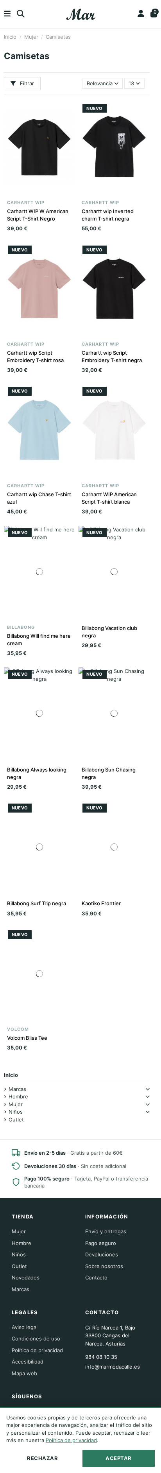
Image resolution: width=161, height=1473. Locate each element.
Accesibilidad (27, 1361)
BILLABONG (21, 627)
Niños (16, 1112)
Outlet (16, 1119)
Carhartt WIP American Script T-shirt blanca (109, 497)
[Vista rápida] (49, 192)
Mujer (16, 1104)
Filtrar (26, 83)
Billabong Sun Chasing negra (109, 773)
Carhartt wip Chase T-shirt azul (39, 497)
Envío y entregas (105, 1231)
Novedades (25, 1277)
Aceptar (119, 1458)
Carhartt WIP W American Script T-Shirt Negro (37, 214)
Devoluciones (101, 1254)
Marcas (17, 1089)
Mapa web (24, 1373)
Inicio (11, 1075)
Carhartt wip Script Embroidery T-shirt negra (112, 356)
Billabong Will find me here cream (39, 639)
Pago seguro (100, 1243)
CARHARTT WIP (26, 202)
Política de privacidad (37, 1350)
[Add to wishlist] (28, 192)
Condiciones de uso (36, 1338)
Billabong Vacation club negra (109, 631)
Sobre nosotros (104, 1266)
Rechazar (42, 1458)
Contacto (96, 1277)
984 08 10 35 (101, 1357)
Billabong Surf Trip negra (36, 903)
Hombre (18, 1096)
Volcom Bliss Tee (27, 1038)
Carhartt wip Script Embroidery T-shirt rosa (35, 356)
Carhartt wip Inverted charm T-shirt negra (108, 214)
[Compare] (39, 192)
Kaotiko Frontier (101, 903)
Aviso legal (25, 1327)
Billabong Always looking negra (36, 773)
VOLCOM (18, 1029)
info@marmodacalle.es (112, 1367)
